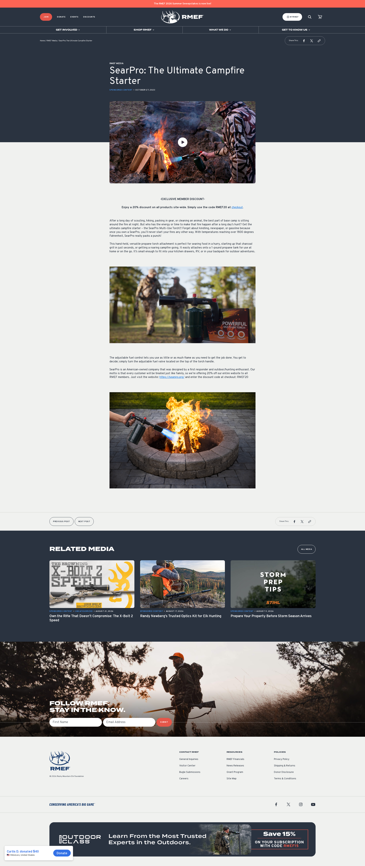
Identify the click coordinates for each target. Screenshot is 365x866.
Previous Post (61, 521)
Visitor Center (187, 765)
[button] (304, 40)
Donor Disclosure (284, 772)
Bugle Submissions (189, 772)
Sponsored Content (121, 90)
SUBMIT (164, 722)
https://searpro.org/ (171, 377)
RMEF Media (52, 41)
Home (42, 41)
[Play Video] (183, 142)
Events (74, 17)
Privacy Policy (281, 759)
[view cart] (320, 17)
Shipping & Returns (284, 765)
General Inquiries (188, 759)
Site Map (231, 778)
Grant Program (235, 772)
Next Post (84, 521)
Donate (61, 17)
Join (46, 17)
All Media (306, 549)
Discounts (89, 17)
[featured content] (182, 839)
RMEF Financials (235, 759)
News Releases (235, 765)
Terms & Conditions (285, 778)
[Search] (309, 17)
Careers (183, 778)
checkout (237, 207)
